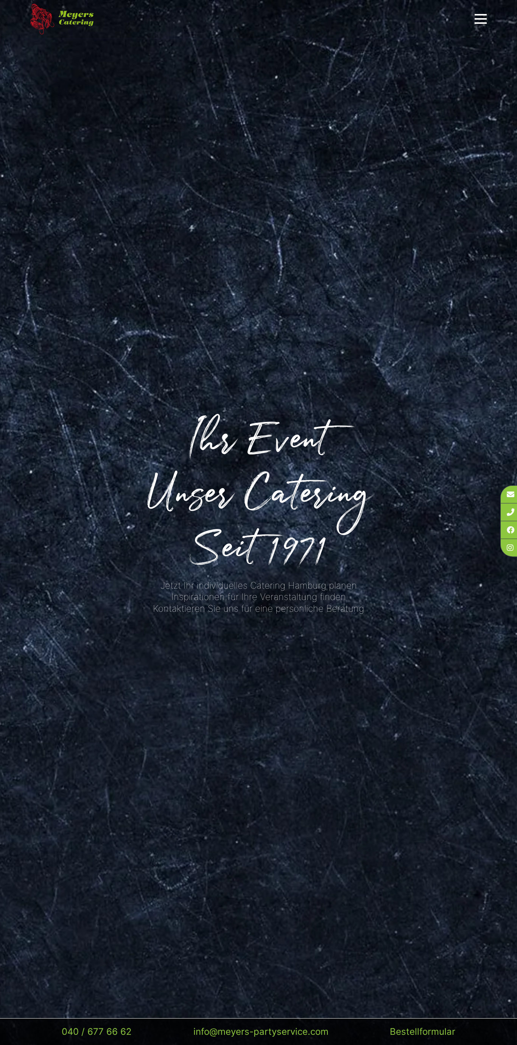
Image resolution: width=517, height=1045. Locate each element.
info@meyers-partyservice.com (261, 1031)
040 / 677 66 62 (97, 1031)
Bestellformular (422, 1031)
